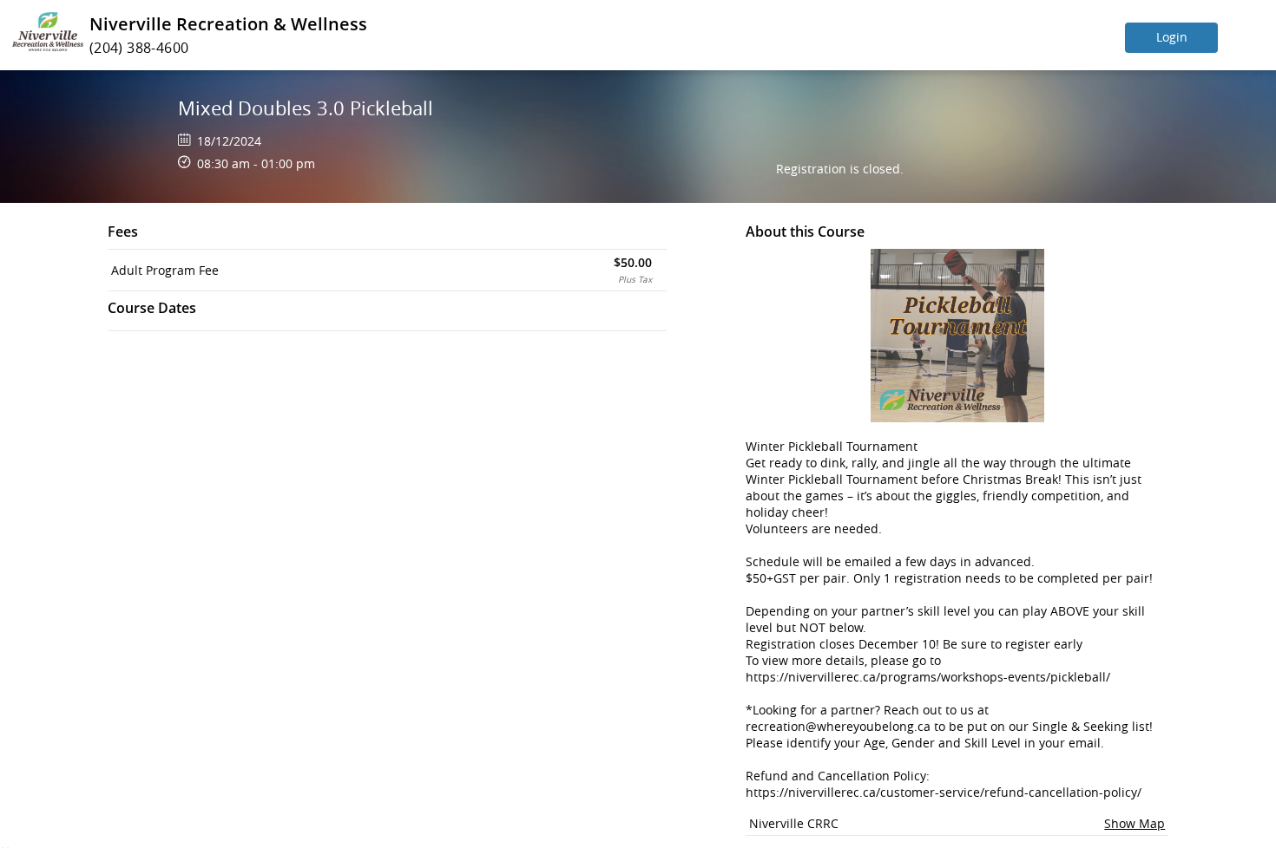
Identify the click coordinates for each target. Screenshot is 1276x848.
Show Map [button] (1134, 823)
